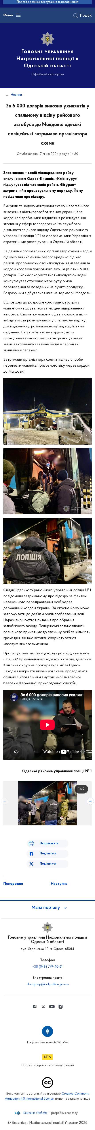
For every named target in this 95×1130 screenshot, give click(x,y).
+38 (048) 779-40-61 (47, 967)
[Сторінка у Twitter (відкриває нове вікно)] (43, 1006)
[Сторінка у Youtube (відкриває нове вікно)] (52, 1006)
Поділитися (48, 853)
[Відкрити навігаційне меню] (18, 15)
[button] (47, 907)
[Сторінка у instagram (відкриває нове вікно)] (60, 1006)
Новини (16, 95)
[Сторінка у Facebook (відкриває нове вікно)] (34, 1006)
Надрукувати (49, 843)
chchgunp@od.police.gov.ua (48, 984)
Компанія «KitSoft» (35, 1113)
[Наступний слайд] (90, 801)
